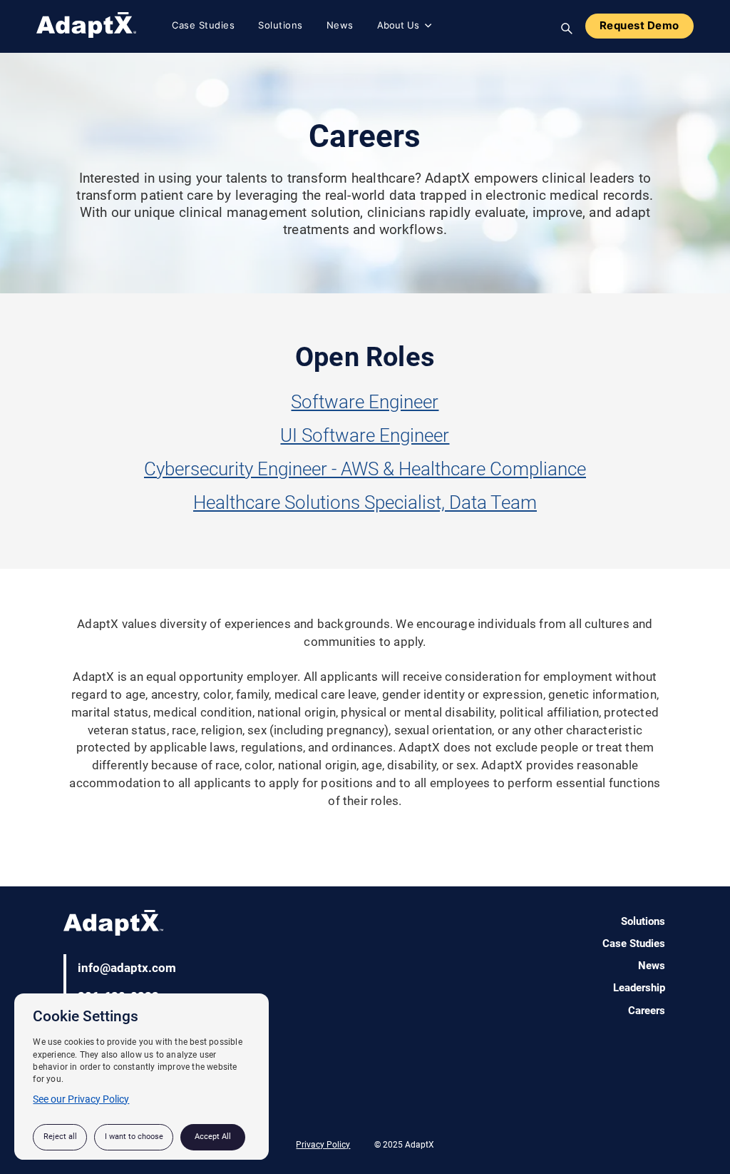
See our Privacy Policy (81, 1099)
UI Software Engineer (364, 435)
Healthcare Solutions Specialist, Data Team (365, 502)
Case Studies (203, 25)
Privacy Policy (323, 1145)
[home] (86, 26)
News (651, 965)
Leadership (639, 987)
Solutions (643, 921)
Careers (646, 1010)
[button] (405, 25)
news (340, 25)
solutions (280, 25)
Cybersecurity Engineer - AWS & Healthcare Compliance (365, 469)
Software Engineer (364, 402)
